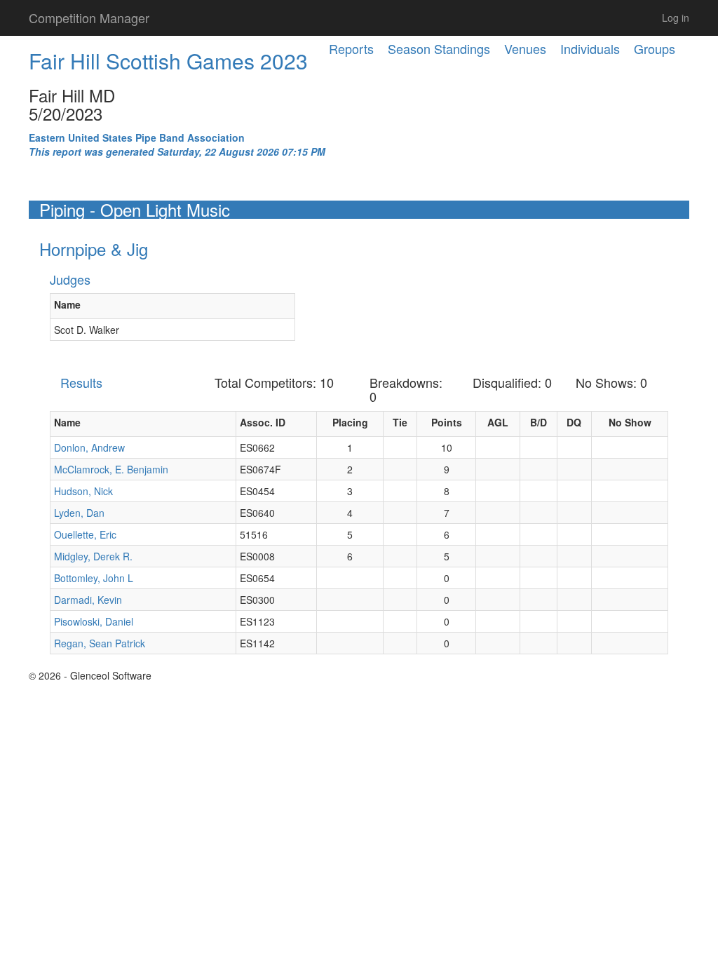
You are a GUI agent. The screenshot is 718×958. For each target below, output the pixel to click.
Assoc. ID (262, 422)
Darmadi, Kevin (88, 600)
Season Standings (439, 48)
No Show (630, 422)
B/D (538, 422)
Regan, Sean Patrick (99, 643)
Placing (350, 422)
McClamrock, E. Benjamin (111, 469)
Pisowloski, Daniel (93, 621)
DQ (574, 422)
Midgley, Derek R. (93, 556)
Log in (675, 18)
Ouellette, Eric (85, 534)
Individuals (590, 48)
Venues (525, 48)
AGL (497, 422)
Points (446, 422)
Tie (400, 422)
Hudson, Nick (83, 491)
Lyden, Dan (79, 513)
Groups (654, 48)
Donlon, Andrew (89, 447)
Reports (351, 48)
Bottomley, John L (93, 578)
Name (67, 304)
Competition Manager (89, 17)
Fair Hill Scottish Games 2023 (168, 61)
